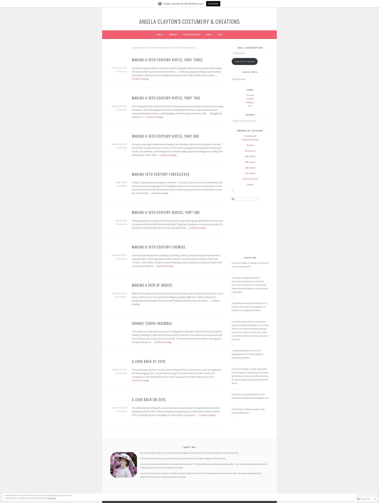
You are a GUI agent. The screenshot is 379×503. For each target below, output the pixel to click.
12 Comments (121, 72)
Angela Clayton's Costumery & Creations (189, 21)
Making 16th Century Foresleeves (161, 174)
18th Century (250, 162)
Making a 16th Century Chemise (159, 247)
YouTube (250, 95)
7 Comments (121, 148)
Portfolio (250, 98)
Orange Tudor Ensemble (152, 323)
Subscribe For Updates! (245, 61)
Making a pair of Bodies (152, 285)
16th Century (250, 156)
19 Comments (121, 224)
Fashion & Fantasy (250, 179)
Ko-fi (250, 105)
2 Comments (121, 110)
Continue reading (140, 78)
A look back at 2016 (148, 361)
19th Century (250, 167)
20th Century (250, 173)
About (160, 34)
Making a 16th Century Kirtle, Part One (165, 136)
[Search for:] (250, 121)
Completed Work (191, 34)
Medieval (250, 145)
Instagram (250, 102)
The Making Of (250, 136)
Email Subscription (250, 47)
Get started (213, 4)
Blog (220, 34)
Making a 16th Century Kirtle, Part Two (166, 97)
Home (208, 34)
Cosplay (250, 184)
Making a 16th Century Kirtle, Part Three (167, 59)
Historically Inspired (250, 139)
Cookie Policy (51, 498)
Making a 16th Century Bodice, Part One (166, 212)
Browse (173, 34)
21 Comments (121, 373)
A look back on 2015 (149, 399)
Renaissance (250, 150)
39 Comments (121, 297)
